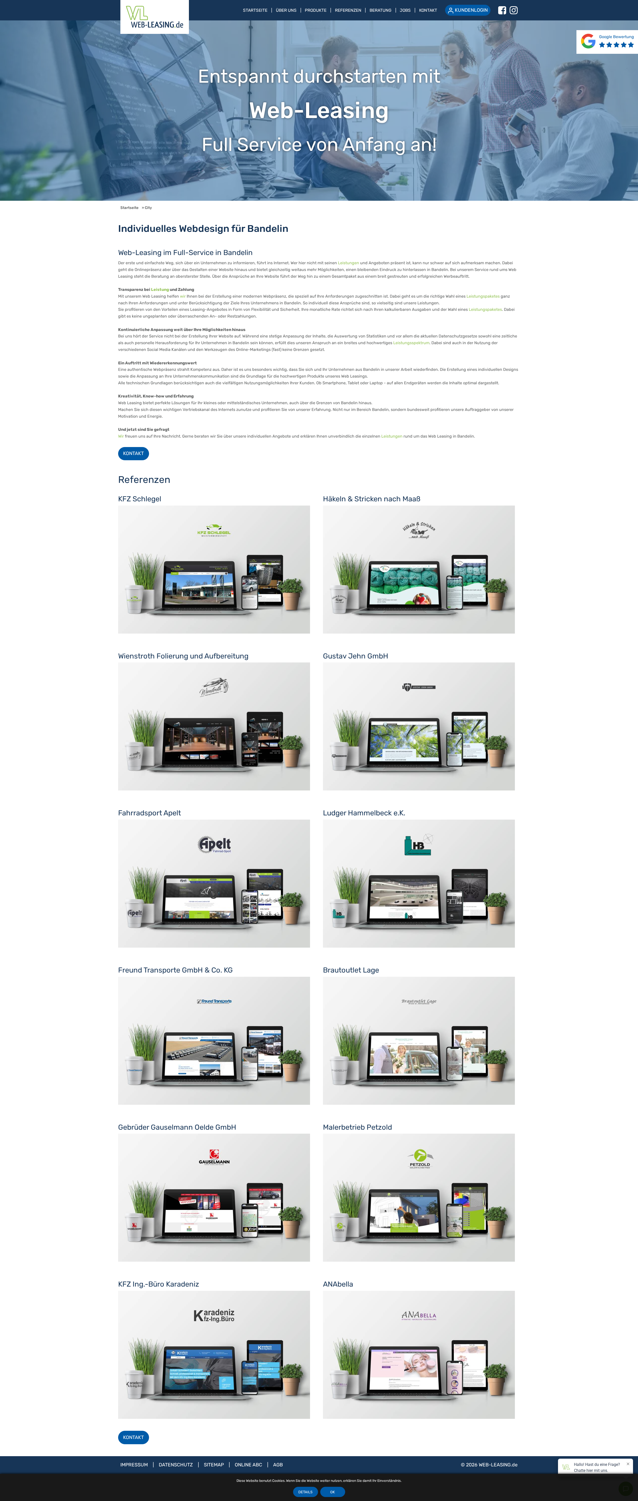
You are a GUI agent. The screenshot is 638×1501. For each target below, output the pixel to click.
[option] (319, 110)
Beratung (381, 10)
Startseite (255, 10)
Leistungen (348, 263)
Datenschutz (176, 1465)
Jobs (405, 10)
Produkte (315, 10)
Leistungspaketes (483, 296)
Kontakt (428, 10)
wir (183, 296)
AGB (278, 1465)
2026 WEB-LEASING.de (492, 1465)
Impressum (134, 1465)
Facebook (502, 10)
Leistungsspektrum (411, 342)
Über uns (286, 10)
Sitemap (214, 1465)
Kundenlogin (471, 10)
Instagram (514, 10)
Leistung (160, 289)
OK (332, 1492)
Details (305, 1492)
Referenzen (348, 10)
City (148, 207)
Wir (121, 436)
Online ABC (249, 1465)
